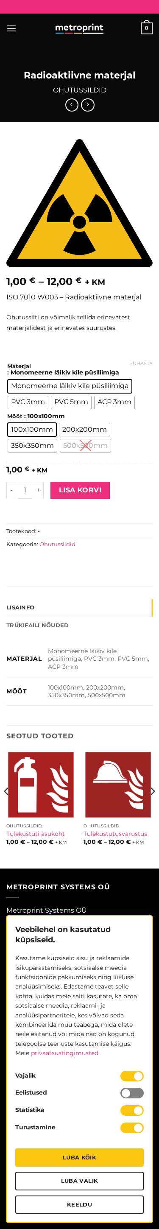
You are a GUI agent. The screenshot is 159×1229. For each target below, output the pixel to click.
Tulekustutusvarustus (115, 833)
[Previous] (7, 808)
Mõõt (14, 416)
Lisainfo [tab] (20, 607)
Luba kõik (80, 1157)
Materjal (19, 366)
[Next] (152, 808)
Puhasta (141, 363)
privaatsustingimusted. (65, 1053)
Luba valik (79, 1180)
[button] (11, 28)
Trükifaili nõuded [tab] (37, 625)
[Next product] (71, 105)
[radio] (69, 386)
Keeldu (79, 1204)
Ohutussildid (79, 90)
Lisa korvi (80, 490)
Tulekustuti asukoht (35, 833)
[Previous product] (87, 105)
